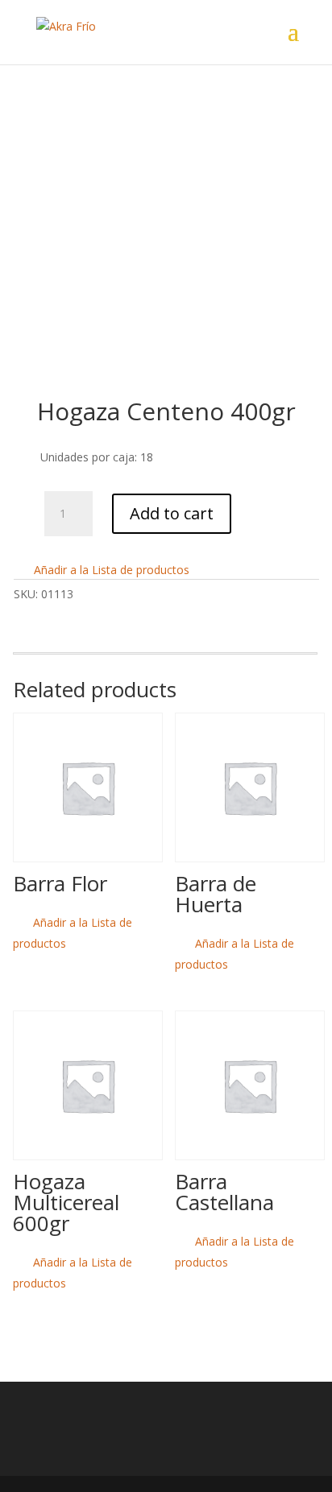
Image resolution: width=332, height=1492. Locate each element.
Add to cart (172, 513)
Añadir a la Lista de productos (110, 569)
